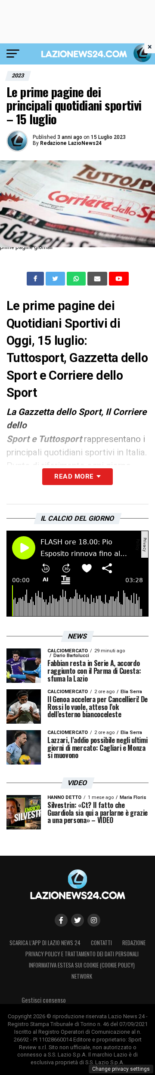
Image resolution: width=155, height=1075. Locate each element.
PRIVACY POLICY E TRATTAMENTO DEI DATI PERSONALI (82, 954)
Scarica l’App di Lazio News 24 (45, 943)
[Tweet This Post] (56, 279)
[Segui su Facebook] (61, 920)
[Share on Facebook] (36, 279)
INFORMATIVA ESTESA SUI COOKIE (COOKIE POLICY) (82, 965)
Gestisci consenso (44, 999)
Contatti (101, 943)
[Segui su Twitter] (77, 920)
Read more (73, 476)
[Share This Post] (77, 279)
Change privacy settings (121, 1069)
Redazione (134, 943)
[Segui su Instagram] (93, 920)
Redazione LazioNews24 (71, 143)
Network (81, 976)
